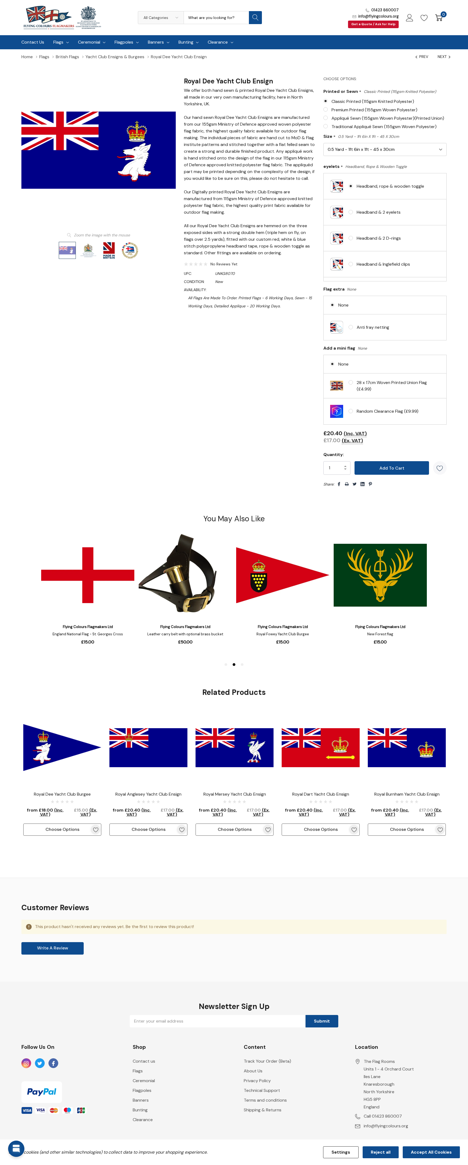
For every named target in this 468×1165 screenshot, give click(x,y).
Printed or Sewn (379, 92)
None (343, 305)
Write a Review (52, 948)
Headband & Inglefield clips (383, 264)
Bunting (185, 42)
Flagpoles (124, 42)
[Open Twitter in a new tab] (39, 1063)
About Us (253, 1071)
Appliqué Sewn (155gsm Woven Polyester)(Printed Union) (388, 118)
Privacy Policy (257, 1080)
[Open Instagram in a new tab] (26, 1063)
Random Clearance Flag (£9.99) (387, 411)
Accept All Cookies (431, 1152)
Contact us (144, 1061)
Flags (58, 42)
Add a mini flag (345, 348)
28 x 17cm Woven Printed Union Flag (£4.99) (392, 386)
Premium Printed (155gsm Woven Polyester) (374, 110)
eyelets (365, 167)
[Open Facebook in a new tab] (53, 1063)
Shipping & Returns (262, 1110)
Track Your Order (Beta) (267, 1061)
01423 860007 (385, 10)
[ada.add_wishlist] (95, 829)
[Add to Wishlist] (440, 468)
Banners (156, 42)
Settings (341, 1152)
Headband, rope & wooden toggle (390, 186)
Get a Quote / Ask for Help (373, 24)
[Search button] (255, 17)
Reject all (381, 1152)
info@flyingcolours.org (378, 16)
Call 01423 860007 (383, 1116)
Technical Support (262, 1090)
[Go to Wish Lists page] (424, 17)
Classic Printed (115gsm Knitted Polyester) (373, 101)
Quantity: (333, 454)
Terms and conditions (265, 1100)
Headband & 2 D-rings (379, 238)
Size (361, 137)
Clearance (218, 42)
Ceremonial (89, 42)
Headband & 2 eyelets (379, 212)
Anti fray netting (373, 327)
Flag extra (339, 289)
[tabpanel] (62, 772)
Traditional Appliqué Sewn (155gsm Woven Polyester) (384, 126)
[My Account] (409, 17)
